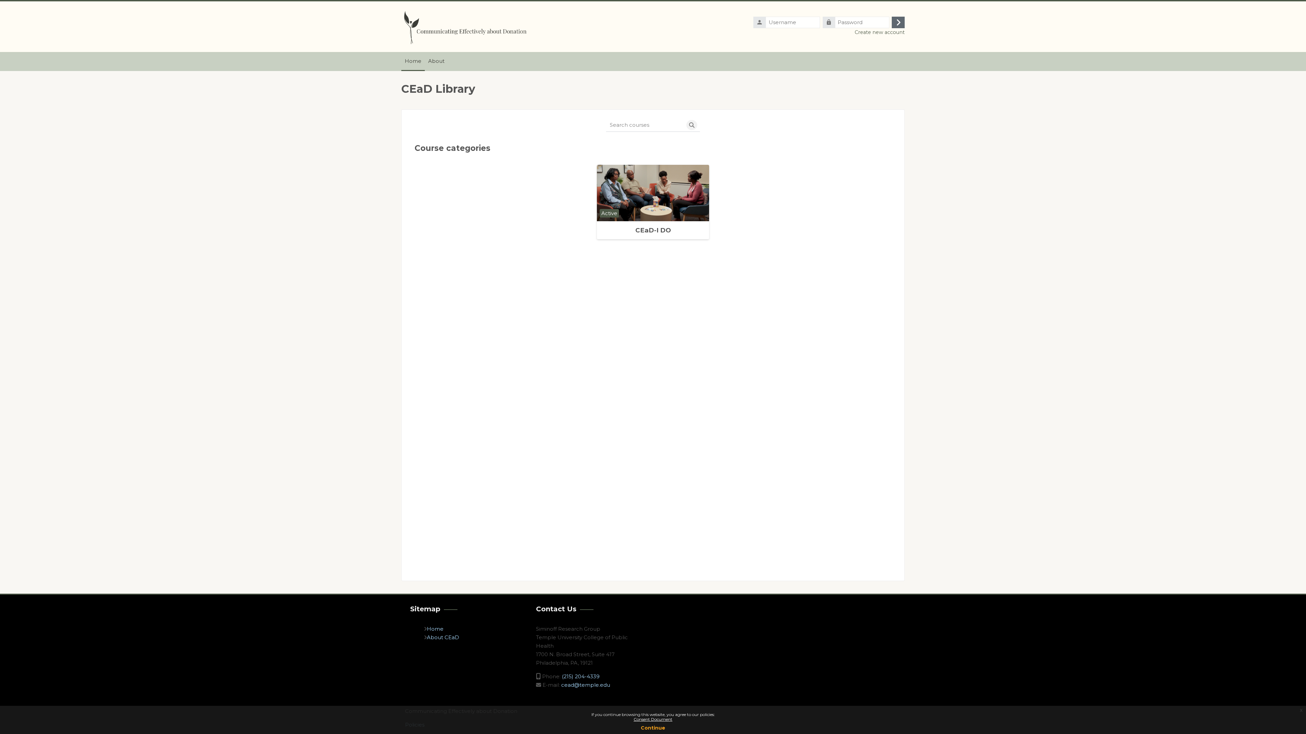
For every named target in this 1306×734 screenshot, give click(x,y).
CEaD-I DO (653, 230)
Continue (653, 728)
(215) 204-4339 (581, 676)
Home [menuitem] (413, 61)
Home (435, 629)
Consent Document (653, 719)
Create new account (880, 32)
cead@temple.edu (585, 685)
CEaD (452, 637)
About (436, 637)
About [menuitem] (436, 61)
